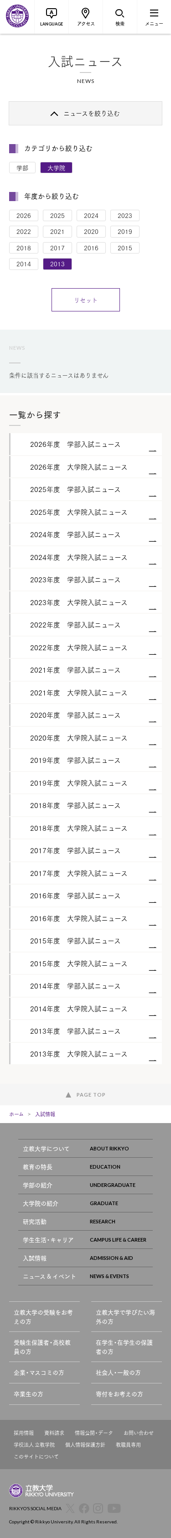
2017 (57, 247)
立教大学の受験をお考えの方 (43, 1317)
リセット (86, 299)
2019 (125, 231)
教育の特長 (37, 1166)
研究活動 (35, 1221)
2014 (23, 263)
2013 (57, 263)
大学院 (56, 167)
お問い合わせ (139, 1433)
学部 (22, 167)
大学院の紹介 (40, 1203)
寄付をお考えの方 (119, 1393)
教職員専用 (128, 1445)
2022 (23, 231)
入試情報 (45, 1114)
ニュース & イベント (49, 1276)
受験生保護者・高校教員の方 (42, 1347)
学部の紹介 (37, 1185)
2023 (125, 215)
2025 (57, 215)
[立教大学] (17, 17)
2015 (125, 247)
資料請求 (54, 1433)
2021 (57, 231)
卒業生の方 (28, 1393)
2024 (91, 215)
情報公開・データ (94, 1433)
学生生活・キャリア (48, 1239)
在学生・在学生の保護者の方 (124, 1347)
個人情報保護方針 (85, 1445)
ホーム (16, 1114)
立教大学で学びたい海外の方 (125, 1317)
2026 (23, 215)
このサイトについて (36, 1456)
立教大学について (46, 1148)
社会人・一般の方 (118, 1372)
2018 (23, 247)
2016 (91, 247)
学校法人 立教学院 (34, 1445)
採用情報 (24, 1433)
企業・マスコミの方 (39, 1372)
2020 (91, 231)
